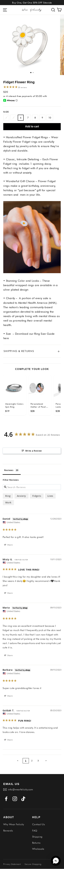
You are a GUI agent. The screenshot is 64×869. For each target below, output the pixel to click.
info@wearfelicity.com (20, 789)
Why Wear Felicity (13, 824)
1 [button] (30, 72)
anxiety (21, 495)
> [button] (46, 761)
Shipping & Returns (32, 351)
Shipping (37, 836)
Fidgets (36, 495)
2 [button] (33, 72)
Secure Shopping (33, 864)
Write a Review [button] (33, 450)
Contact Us (38, 824)
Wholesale (38, 848)
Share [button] (10, 545)
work (8, 502)
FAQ (34, 830)
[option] (30, 45)
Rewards (8, 830)
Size (6, 112)
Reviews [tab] (8, 470)
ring (8, 495)
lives (50, 495)
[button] (53, 10)
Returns (36, 842)
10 (49, 117)
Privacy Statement (12, 864)
